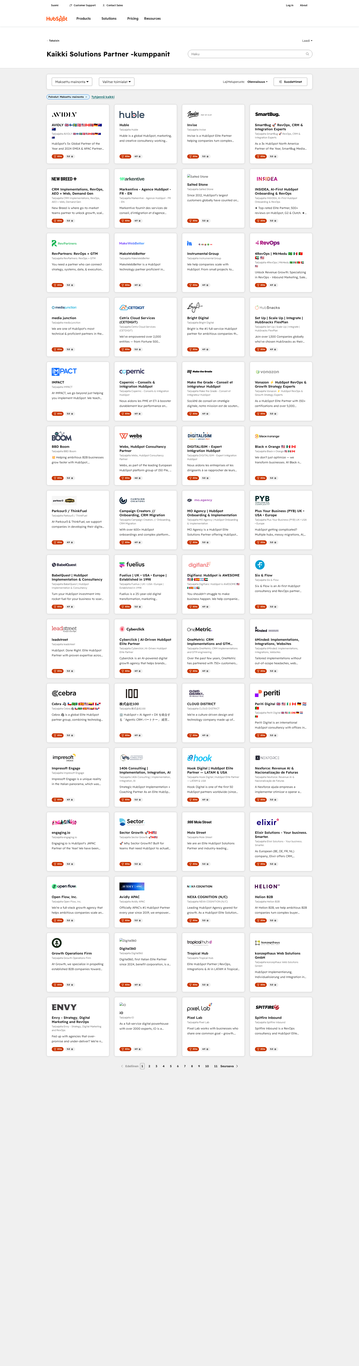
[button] (307, 40)
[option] (70, 81)
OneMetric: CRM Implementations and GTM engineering (208, 641)
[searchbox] (250, 54)
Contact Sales (115, 5)
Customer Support (85, 5)
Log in (289, 5)
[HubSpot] (57, 19)
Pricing (132, 19)
